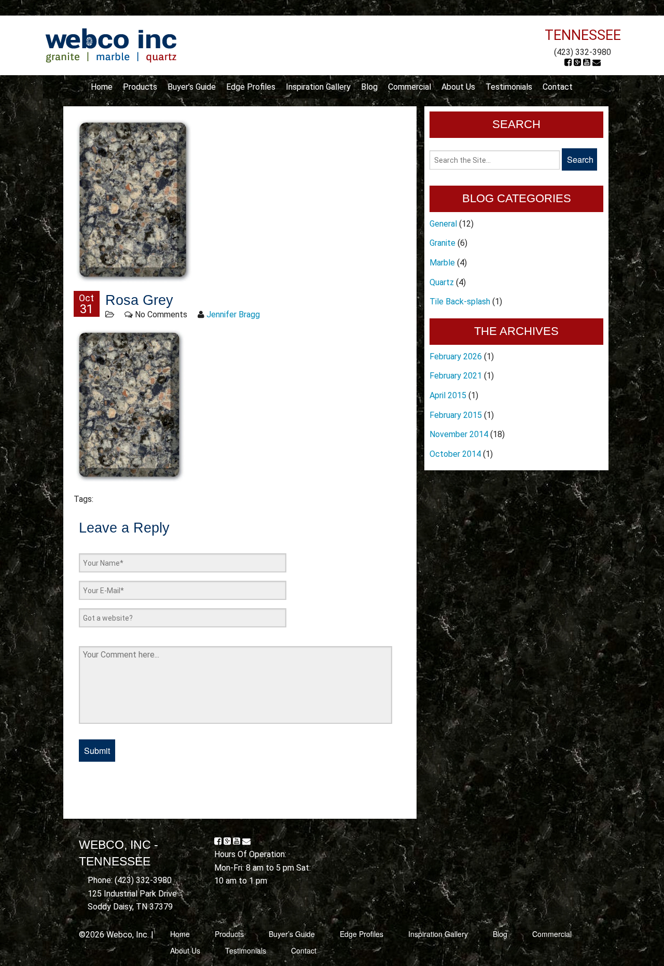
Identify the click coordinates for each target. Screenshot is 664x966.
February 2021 (456, 376)
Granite (442, 243)
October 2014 (455, 454)
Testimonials (509, 87)
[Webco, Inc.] (110, 45)
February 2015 (456, 415)
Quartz (442, 282)
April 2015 (448, 395)
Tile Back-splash (460, 301)
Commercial (409, 87)
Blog (369, 87)
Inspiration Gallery (318, 87)
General (443, 224)
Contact (558, 87)
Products (140, 87)
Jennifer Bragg (233, 314)
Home (102, 87)
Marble (442, 263)
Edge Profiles (250, 87)
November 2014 (459, 434)
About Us (458, 87)
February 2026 (456, 356)
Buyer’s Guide (192, 87)
